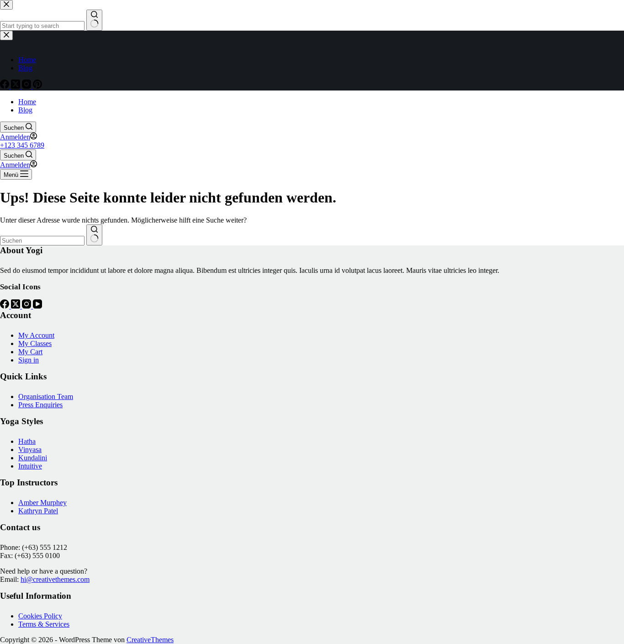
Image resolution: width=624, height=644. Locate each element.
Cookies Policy (40, 616)
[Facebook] (5, 306)
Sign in (28, 360)
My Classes (35, 343)
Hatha (27, 441)
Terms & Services (43, 624)
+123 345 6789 (22, 145)
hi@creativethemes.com (55, 579)
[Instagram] (27, 306)
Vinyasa (30, 449)
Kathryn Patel (38, 511)
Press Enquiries (40, 405)
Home (27, 102)
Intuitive (30, 466)
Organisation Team (45, 396)
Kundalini (32, 458)
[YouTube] (37, 306)
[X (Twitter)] (16, 306)
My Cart (30, 352)
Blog (25, 110)
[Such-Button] (94, 234)
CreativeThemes (150, 640)
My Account (36, 335)
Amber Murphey (42, 502)
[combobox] (42, 240)
